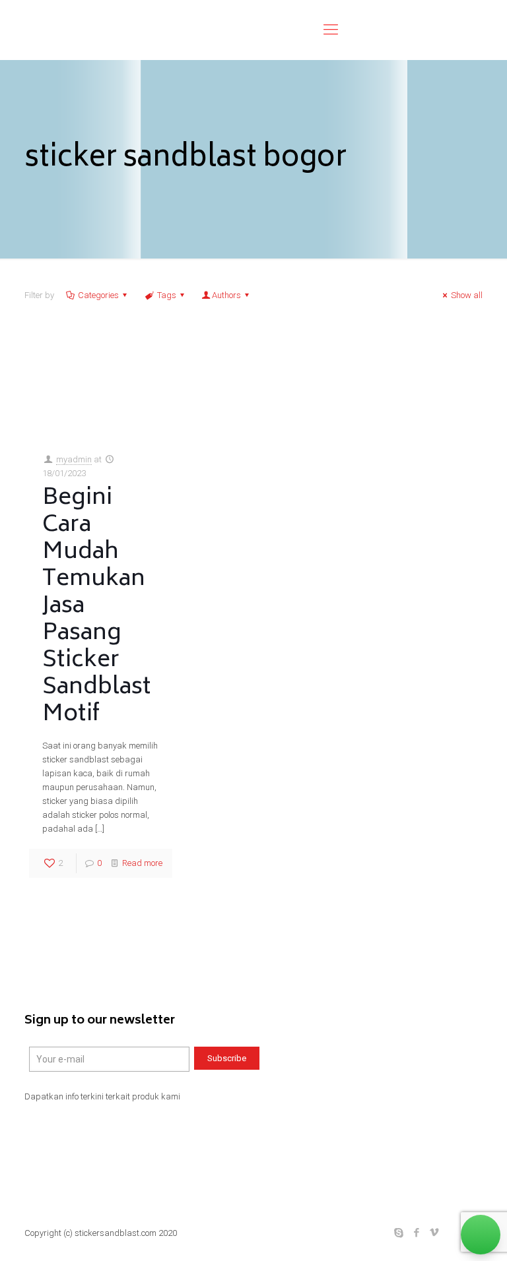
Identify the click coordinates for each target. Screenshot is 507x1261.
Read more (142, 863)
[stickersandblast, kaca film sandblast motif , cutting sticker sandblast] (137, 29)
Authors (226, 295)
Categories (98, 295)
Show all (467, 295)
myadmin (74, 459)
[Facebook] (417, 1233)
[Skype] (399, 1233)
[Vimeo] (435, 1233)
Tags (166, 295)
